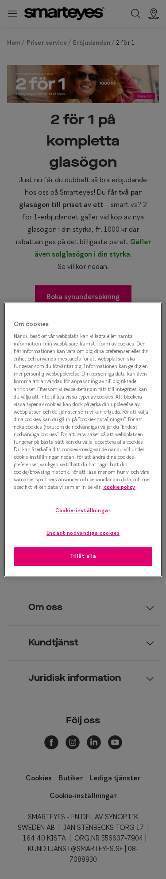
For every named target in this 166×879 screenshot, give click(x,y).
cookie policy (119, 487)
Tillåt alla (83, 556)
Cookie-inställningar (82, 511)
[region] (83, 439)
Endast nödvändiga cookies (83, 533)
